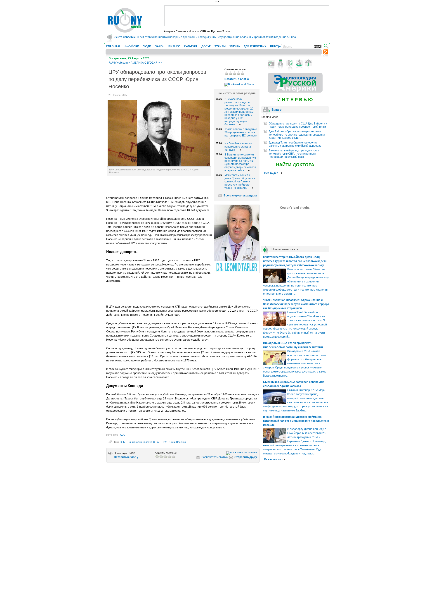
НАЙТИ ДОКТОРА (295, 164)
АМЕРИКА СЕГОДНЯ (144, 62)
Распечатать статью (214, 457)
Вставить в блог (235, 79)
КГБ (122, 442)
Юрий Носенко (177, 442)
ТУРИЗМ (220, 46)
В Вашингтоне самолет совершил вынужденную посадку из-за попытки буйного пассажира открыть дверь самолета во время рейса (240, 162)
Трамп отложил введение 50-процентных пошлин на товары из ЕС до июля (295, 37)
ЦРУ (164, 442)
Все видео (271, 173)
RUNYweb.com (118, 62)
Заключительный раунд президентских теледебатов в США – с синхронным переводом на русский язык (294, 153)
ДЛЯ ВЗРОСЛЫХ (255, 46)
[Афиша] (289, 63)
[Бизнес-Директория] (280, 63)
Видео (276, 109)
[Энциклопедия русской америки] (295, 91)
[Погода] (308, 63)
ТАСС (121, 434)
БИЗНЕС (174, 46)
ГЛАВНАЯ (113, 46)
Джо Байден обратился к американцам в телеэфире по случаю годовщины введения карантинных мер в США (297, 134)
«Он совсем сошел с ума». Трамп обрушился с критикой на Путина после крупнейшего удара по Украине (240, 181)
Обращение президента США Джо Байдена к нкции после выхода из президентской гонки (298, 125)
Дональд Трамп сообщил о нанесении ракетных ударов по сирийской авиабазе (295, 144)
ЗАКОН (160, 46)
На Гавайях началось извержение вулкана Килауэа (238, 146)
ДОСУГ (206, 46)
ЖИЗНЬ (234, 46)
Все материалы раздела (240, 195)
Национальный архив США (143, 442)
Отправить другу (245, 457)
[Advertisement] (247, 16)
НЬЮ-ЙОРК (131, 46)
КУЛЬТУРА (191, 46)
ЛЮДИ (147, 46)
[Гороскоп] (299, 63)
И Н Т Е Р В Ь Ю (295, 99)
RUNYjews (277, 46)
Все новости (273, 459)
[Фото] (271, 63)
